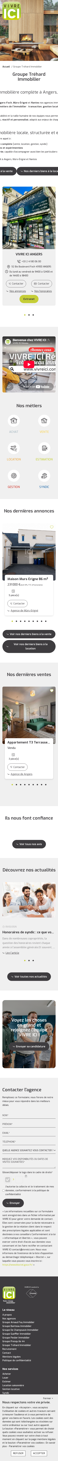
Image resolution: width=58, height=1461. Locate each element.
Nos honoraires (43, 291)
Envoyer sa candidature (30, 1046)
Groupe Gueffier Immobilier (16, 1333)
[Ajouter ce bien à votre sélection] (52, 526)
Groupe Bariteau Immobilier (17, 1326)
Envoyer (15, 1203)
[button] (29, 254)
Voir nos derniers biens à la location (31, 646)
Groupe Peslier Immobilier (16, 1337)
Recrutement (9, 1349)
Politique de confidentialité (16, 1360)
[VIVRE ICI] (11, 10)
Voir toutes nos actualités (31, 976)
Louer (5, 1377)
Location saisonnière (13, 1385)
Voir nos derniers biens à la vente (30, 634)
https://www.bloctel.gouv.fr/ (17, 1264)
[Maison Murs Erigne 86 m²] (29, 552)
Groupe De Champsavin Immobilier (20, 1330)
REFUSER (18, 1453)
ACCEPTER (39, 1453)
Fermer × (48, 1398)
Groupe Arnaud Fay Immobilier (18, 1322)
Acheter (6, 1373)
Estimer (6, 1381)
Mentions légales (11, 1356)
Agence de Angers (21, 774)
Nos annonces (18, 291)
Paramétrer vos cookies (21, 1446)
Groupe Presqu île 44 (13, 1341)
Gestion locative (11, 1389)
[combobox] (29, 1150)
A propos (7, 1314)
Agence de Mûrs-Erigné (24, 610)
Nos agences (9, 1318)
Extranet (29, 299)
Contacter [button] (43, 283)
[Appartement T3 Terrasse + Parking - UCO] (29, 715)
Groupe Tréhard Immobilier (16, 1345)
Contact (6, 1352)
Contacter (17, 283)
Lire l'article (12, 953)
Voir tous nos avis (30, 844)
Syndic (5, 1393)
